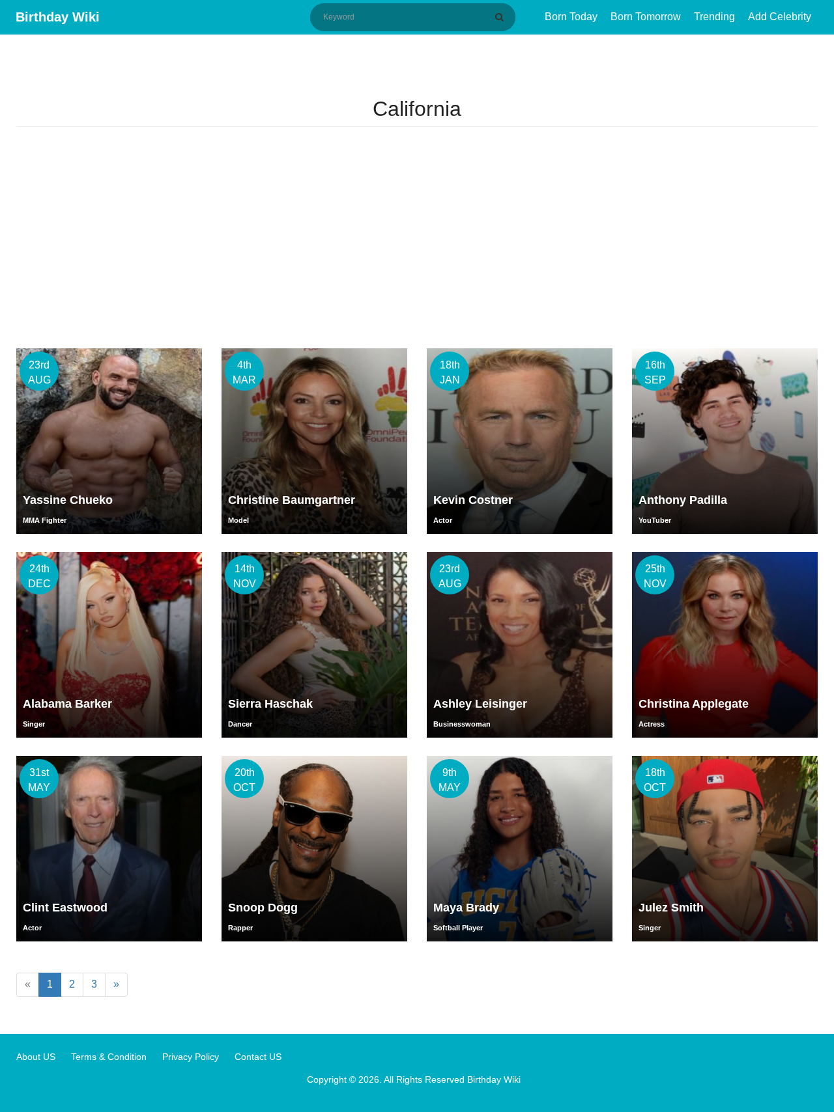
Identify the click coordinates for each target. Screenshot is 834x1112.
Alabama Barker (67, 703)
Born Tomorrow (646, 16)
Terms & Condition (109, 1056)
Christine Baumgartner (291, 500)
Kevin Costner (473, 500)
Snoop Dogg (263, 907)
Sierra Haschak (270, 703)
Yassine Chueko (68, 500)
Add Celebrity (779, 16)
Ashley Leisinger (480, 703)
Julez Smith (671, 907)
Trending (714, 16)
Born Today (571, 16)
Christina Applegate (694, 703)
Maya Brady (466, 907)
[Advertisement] (417, 237)
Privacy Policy (190, 1056)
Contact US (258, 1056)
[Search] (501, 17)
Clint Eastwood (65, 907)
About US (35, 1056)
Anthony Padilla (683, 500)
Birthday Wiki (58, 17)
